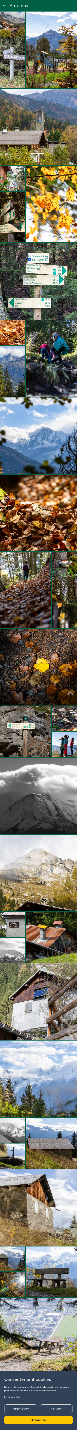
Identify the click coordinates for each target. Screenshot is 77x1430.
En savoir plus (12, 1397)
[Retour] (4, 5)
